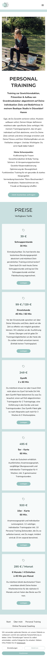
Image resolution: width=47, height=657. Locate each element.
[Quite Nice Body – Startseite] (5, 5)
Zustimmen (23, 653)
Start (8, 621)
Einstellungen (12, 648)
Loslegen (23, 283)
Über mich (18, 621)
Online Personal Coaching (23, 626)
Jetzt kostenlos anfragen (23, 195)
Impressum (21, 643)
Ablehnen (34, 648)
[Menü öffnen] (42, 5)
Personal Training (33, 621)
